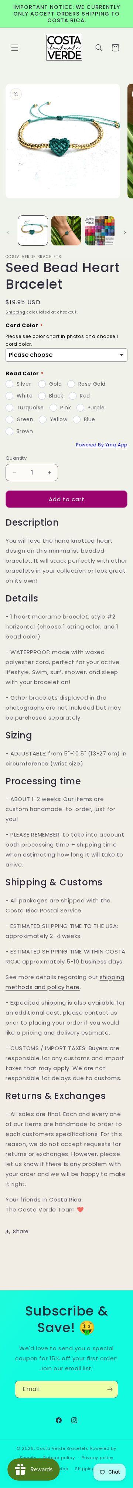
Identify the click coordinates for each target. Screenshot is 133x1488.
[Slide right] (125, 232)
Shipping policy (92, 1469)
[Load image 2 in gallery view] (66, 230)
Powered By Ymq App (101, 445)
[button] (15, 48)
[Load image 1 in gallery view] (33, 230)
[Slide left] (8, 232)
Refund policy (59, 1458)
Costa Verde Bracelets (62, 1448)
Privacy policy (97, 1458)
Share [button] (21, 1231)
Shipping (15, 312)
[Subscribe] (110, 1389)
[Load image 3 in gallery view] (100, 230)
